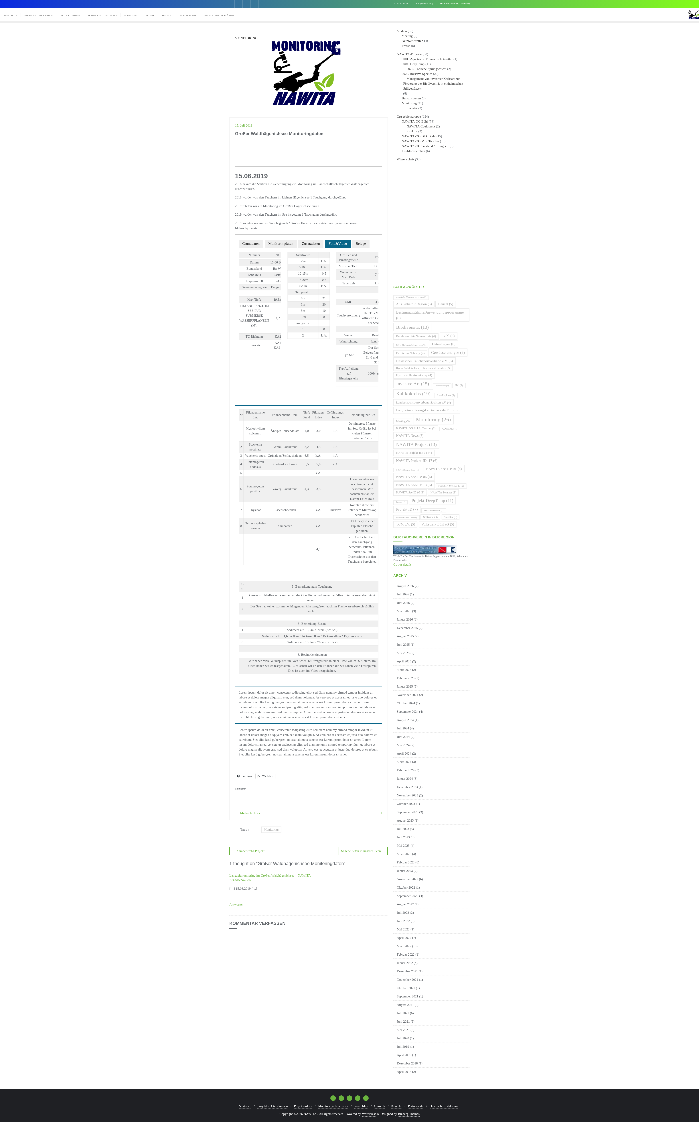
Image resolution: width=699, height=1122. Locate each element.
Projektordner (303, 1106)
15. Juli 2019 (243, 125)
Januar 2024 (405, 778)
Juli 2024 (403, 728)
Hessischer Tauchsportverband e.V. (424, 361)
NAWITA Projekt (416, 444)
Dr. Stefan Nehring (410, 353)
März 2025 (404, 670)
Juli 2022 (403, 912)
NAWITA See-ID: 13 (414, 485)
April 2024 (404, 753)
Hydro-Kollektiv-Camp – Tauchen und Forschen (423, 368)
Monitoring (271, 829)
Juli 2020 (403, 1038)
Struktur (412, 131)
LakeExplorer (446, 395)
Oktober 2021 (406, 988)
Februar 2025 (405, 678)
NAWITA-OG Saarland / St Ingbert (425, 146)
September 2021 (407, 996)
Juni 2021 (403, 1021)
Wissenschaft (405, 159)
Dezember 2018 (407, 1063)
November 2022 (407, 879)
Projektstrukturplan (433, 511)
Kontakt (396, 1106)
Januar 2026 (405, 619)
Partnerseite (415, 1106)
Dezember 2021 (407, 971)
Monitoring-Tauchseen (333, 1106)
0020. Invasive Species (417, 74)
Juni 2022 (403, 921)
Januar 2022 (405, 963)
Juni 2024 (403, 737)
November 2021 (407, 979)
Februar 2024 (405, 770)
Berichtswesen (411, 98)
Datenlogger (443, 344)
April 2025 (404, 661)
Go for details (402, 564)
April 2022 (404, 938)
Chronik (379, 1106)
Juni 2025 (403, 644)
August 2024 (405, 720)
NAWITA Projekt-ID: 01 (414, 452)
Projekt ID (407, 509)
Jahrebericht (442, 386)
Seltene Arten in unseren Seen (361, 851)
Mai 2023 (403, 845)
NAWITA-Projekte (409, 54)
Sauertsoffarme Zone (406, 518)
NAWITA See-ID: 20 (451, 485)
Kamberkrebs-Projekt (250, 851)
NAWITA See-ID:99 (410, 492)
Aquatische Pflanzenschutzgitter (411, 297)
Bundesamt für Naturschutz (416, 336)
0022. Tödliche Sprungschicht (426, 69)
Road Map (361, 1106)
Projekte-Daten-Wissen (272, 1106)
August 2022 (405, 904)
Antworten (236, 904)
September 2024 (407, 711)
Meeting (407, 36)
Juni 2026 (403, 603)
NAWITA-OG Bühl (415, 121)
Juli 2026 (403, 594)
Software (430, 517)
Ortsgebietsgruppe (409, 116)
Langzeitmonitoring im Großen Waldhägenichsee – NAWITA (270, 875)
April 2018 (404, 1072)
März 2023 (404, 854)
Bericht (445, 304)
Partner (400, 502)
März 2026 (404, 611)
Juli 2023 (403, 829)
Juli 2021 (403, 1013)
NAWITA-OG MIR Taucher (420, 141)
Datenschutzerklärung (444, 1106)
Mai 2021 (403, 1030)
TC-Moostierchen (413, 151)
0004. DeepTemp (413, 64)
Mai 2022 (403, 929)
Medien (402, 31)
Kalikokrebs (413, 393)
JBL (459, 385)
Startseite (245, 1106)
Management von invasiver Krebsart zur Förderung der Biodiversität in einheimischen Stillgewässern (433, 83)
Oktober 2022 (406, 887)
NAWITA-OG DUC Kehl (419, 136)
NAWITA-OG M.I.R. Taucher (415, 428)
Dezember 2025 (407, 628)
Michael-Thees (249, 813)
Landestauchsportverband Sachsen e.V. (423, 402)
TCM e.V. (405, 524)
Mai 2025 (403, 653)
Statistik (412, 108)
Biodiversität (412, 327)
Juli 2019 (403, 1046)
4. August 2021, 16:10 (240, 879)
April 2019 (404, 1055)
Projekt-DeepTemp (432, 500)
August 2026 (405, 586)
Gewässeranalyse (448, 352)
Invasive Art (412, 383)
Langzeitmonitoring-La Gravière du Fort (426, 410)
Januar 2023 (405, 871)
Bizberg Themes (409, 1114)
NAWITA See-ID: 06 (414, 477)
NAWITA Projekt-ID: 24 (408, 470)
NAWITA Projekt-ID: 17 (416, 460)
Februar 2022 (405, 954)
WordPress (369, 1114)
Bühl (448, 336)
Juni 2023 (403, 837)
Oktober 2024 (406, 703)
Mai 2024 (403, 745)
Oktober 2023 (406, 804)
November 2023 (407, 795)
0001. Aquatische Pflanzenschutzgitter (427, 59)
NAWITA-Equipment (421, 126)
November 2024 (407, 695)
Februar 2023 (405, 862)
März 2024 (404, 762)
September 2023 (407, 812)
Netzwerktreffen (412, 41)
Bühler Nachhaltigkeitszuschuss (411, 345)
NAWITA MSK (449, 429)
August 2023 (405, 820)
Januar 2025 (405, 686)
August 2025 (405, 636)
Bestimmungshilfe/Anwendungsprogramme (430, 315)
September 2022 (407, 896)
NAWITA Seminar (443, 492)
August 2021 (405, 1005)
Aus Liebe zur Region (414, 304)
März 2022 (404, 946)
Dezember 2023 (407, 787)
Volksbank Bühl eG (437, 524)
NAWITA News (409, 436)
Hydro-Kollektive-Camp (414, 375)
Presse (406, 46)
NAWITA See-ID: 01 (444, 469)
